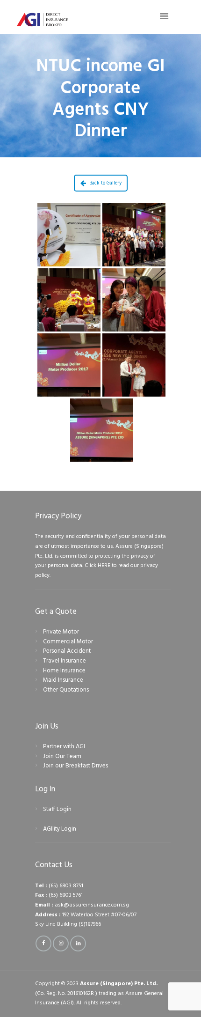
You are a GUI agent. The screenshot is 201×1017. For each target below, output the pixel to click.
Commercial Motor (68, 642)
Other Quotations (66, 690)
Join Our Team (62, 756)
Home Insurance (64, 671)
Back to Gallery (105, 183)
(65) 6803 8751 (66, 886)
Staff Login (57, 809)
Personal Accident (67, 651)
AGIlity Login (59, 829)
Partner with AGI (64, 747)
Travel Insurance (64, 661)
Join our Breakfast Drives (75, 766)
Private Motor (61, 632)
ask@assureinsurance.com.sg (92, 905)
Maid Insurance (63, 680)
